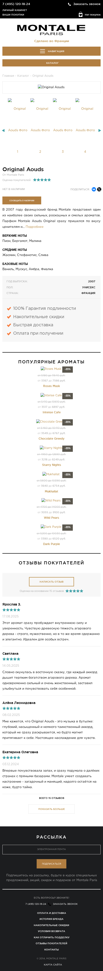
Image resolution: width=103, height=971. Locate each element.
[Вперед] (100, 130)
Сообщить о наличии (21, 200)
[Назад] (3, 130)
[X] (99, 189)
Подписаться (51, 864)
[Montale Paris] (51, 29)
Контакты (51, 949)
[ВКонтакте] (94, 189)
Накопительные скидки (51, 925)
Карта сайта (53, 965)
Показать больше (51, 809)
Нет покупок (93, 14)
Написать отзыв (51, 581)
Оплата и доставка (51, 913)
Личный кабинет (14, 10)
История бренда (51, 919)
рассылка (51, 837)
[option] (17, 130)
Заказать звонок (87, 3)
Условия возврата (51, 931)
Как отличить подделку (51, 937)
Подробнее (35, 227)
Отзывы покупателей (51, 943)
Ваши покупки (13, 14)
